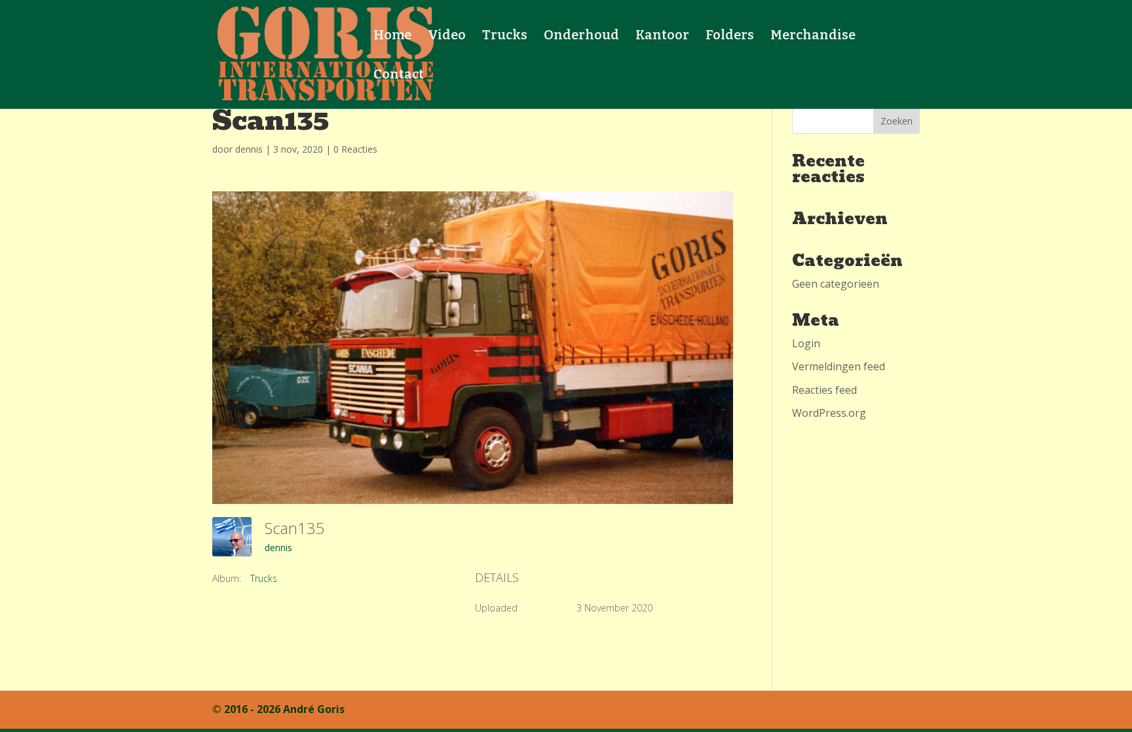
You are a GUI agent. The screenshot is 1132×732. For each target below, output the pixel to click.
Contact (398, 75)
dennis (249, 149)
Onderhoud (581, 36)
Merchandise (813, 36)
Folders (730, 36)
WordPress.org (829, 413)
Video (447, 36)
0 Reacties (355, 149)
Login (806, 343)
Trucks (504, 36)
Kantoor (662, 36)
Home (392, 36)
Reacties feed (824, 390)
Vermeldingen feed (838, 366)
